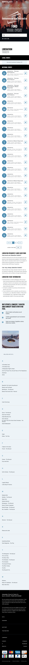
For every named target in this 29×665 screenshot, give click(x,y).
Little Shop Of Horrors (7, 484)
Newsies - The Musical (7, 520)
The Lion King (5, 555)
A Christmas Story (6, 366)
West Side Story (5, 584)
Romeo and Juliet (6, 530)
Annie (3, 374)
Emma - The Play (6, 436)
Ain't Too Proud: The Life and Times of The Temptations (14, 370)
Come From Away (6, 402)
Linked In (4, 641)
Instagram (24, 641)
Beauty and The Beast (7, 387)
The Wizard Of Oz (6, 570)
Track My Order (5, 630)
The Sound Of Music (6, 564)
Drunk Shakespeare (6, 423)
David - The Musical (6, 412)
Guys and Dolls (5, 461)
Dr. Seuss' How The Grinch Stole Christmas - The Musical (12, 421)
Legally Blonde (5, 482)
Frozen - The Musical (6, 449)
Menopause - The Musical (7, 503)
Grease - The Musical (6, 459)
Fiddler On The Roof (6, 446)
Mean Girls (4, 499)
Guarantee (4, 620)
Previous (10, 242)
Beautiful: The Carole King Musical (9, 385)
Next (20, 242)
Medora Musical (5, 501)
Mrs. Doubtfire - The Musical (8, 509)
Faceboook (24, 643)
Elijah (3, 434)
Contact (25, 646)
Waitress (4, 580)
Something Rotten (6, 541)
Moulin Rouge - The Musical (8, 507)
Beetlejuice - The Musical (7, 389)
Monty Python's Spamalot (7, 505)
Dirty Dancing (5, 418)
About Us (4, 646)
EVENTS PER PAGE (11, 247)
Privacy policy (24, 661)
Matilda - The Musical (7, 497)
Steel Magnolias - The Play (8, 543)
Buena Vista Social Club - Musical (9, 391)
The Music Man (5, 557)
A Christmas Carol (6, 364)
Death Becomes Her (6, 416)
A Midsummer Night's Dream (8, 368)
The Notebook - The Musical (8, 560)
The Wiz (4, 568)
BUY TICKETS (25, 73)
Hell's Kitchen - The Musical (8, 472)
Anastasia (4, 372)
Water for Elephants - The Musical (9, 582)
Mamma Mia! (5, 495)
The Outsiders (5, 562)
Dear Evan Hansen (6, 414)
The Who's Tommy (6, 566)
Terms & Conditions (16, 661)
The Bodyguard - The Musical (8, 553)
